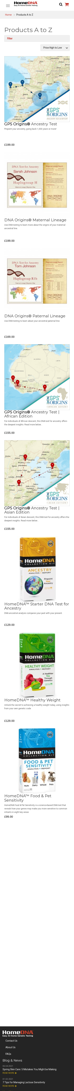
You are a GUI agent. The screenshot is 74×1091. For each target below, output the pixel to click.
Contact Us (11, 1040)
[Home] (37, 4)
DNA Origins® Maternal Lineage (35, 220)
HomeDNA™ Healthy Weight (32, 700)
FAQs (8, 1054)
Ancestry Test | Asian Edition (31, 510)
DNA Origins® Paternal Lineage (34, 316)
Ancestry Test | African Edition (31, 414)
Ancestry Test (30, 124)
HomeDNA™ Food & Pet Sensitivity (27, 798)
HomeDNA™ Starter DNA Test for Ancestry (36, 606)
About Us (10, 1047)
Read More (9, 1073)
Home (8, 14)
